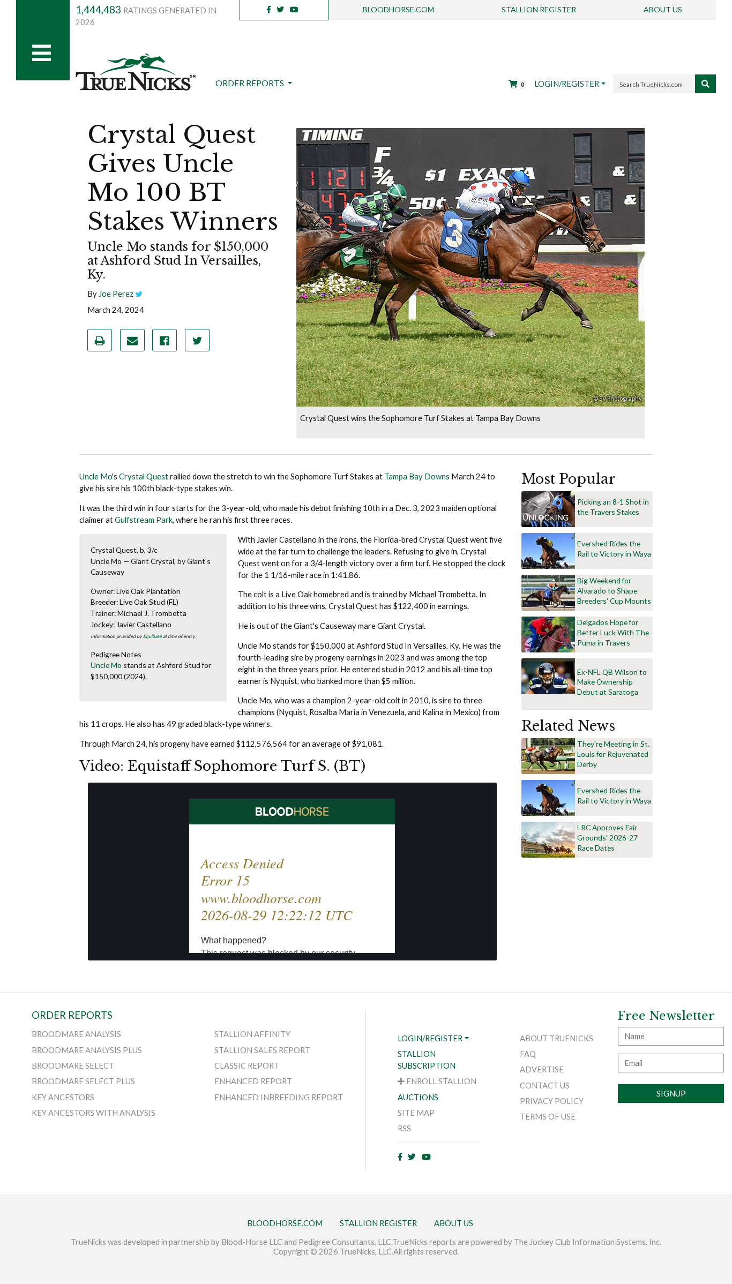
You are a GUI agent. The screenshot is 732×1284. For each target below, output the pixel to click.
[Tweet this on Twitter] (197, 340)
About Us (663, 9)
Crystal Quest (143, 476)
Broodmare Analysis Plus (87, 1050)
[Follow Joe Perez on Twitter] (139, 293)
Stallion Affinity (252, 1034)
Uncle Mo (95, 476)
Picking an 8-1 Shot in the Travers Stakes (613, 506)
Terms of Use (548, 1116)
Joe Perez (116, 293)
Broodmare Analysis (76, 1034)
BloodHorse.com (398, 9)
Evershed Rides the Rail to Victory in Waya (614, 548)
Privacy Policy (552, 1101)
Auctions (418, 1097)
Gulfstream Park (144, 519)
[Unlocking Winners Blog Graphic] (548, 508)
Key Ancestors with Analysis (93, 1112)
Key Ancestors (63, 1097)
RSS (404, 1128)
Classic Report (246, 1065)
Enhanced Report (253, 1081)
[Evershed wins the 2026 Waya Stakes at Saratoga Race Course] (548, 550)
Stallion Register (539, 9)
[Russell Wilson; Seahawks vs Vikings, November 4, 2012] (548, 675)
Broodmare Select (73, 1065)
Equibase (152, 636)
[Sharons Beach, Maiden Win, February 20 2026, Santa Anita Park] (548, 755)
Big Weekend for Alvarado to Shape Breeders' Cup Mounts (614, 590)
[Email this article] (132, 340)
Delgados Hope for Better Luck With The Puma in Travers (613, 632)
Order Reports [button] (250, 83)
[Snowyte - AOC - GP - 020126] (548, 592)
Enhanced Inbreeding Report (278, 1097)
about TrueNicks (556, 1038)
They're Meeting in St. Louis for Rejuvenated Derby (613, 754)
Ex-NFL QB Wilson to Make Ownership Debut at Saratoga (612, 682)
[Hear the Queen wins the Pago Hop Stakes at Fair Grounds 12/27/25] (548, 839)
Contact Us (545, 1085)
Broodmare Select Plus (83, 1081)
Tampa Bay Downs (417, 476)
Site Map (416, 1112)
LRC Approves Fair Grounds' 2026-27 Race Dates (607, 837)
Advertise (542, 1069)
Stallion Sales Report (262, 1050)
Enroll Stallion (440, 1081)
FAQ (528, 1053)
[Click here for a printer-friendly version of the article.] (99, 340)
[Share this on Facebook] (164, 340)
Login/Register (566, 83)
